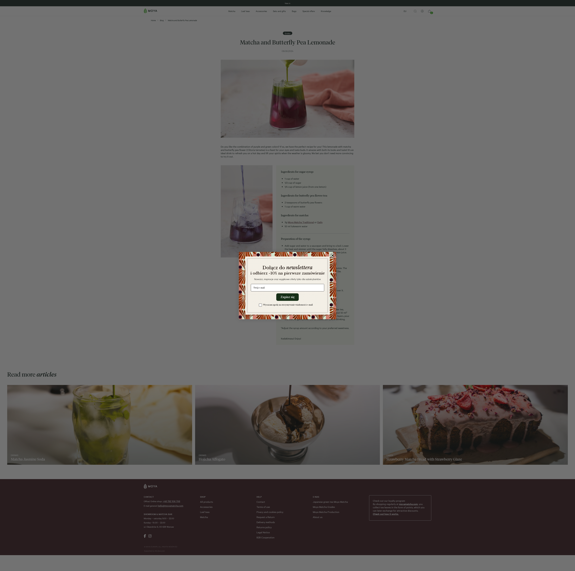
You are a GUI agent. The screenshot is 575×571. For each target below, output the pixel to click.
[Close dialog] (332, 255)
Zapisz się (287, 297)
